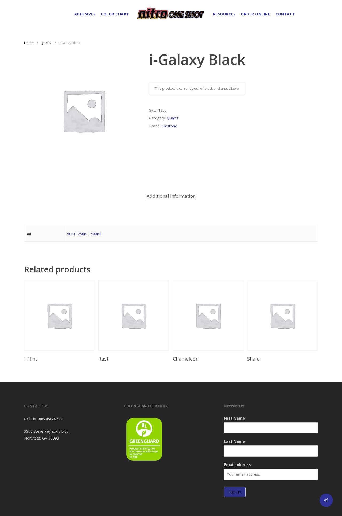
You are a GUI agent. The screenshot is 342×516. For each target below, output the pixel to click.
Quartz (46, 42)
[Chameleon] (208, 315)
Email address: (238, 464)
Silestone (169, 125)
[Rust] (133, 315)
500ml (96, 233)
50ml (71, 233)
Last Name (234, 441)
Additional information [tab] (171, 196)
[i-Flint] (59, 315)
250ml (83, 233)
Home (29, 42)
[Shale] (282, 315)
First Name (234, 418)
